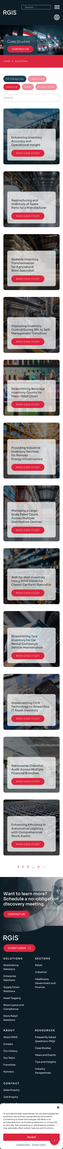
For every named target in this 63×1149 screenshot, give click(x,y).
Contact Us (16, 914)
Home (6, 61)
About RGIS (10, 1037)
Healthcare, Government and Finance (45, 983)
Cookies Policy (23, 1144)
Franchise (9, 1064)
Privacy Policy (39, 1144)
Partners (8, 1071)
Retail (38, 965)
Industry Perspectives (43, 1070)
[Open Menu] (57, 7)
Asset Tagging (12, 998)
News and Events (45, 1054)
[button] (58, 1107)
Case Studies (43, 1048)
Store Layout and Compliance (13, 1006)
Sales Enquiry (11, 1089)
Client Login (17, 948)
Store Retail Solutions (10, 1017)
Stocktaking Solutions (10, 967)
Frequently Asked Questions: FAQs (45, 1039)
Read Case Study (28, 153)
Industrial (41, 972)
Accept (31, 1137)
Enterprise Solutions (9, 978)
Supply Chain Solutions (11, 989)
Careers (8, 1044)
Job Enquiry (10, 1096)
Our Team (9, 1057)
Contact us (20, 49)
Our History (10, 1050)
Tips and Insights (45, 1061)
